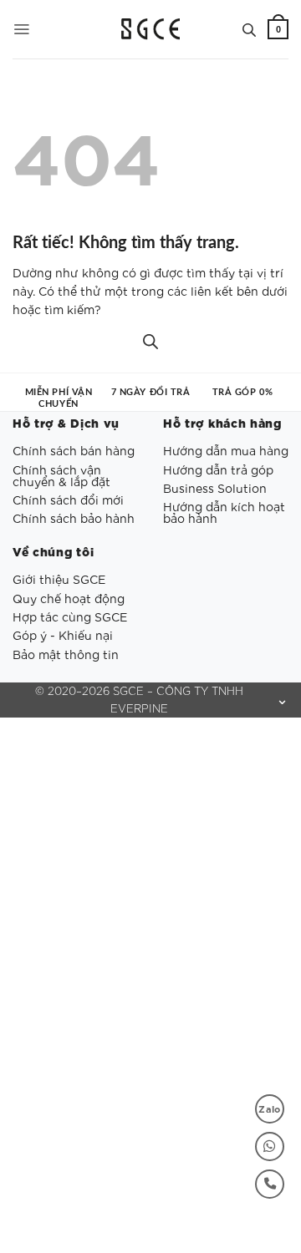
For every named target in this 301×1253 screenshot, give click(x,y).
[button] (21, 29)
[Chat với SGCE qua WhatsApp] (269, 1146)
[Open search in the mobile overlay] (249, 29)
